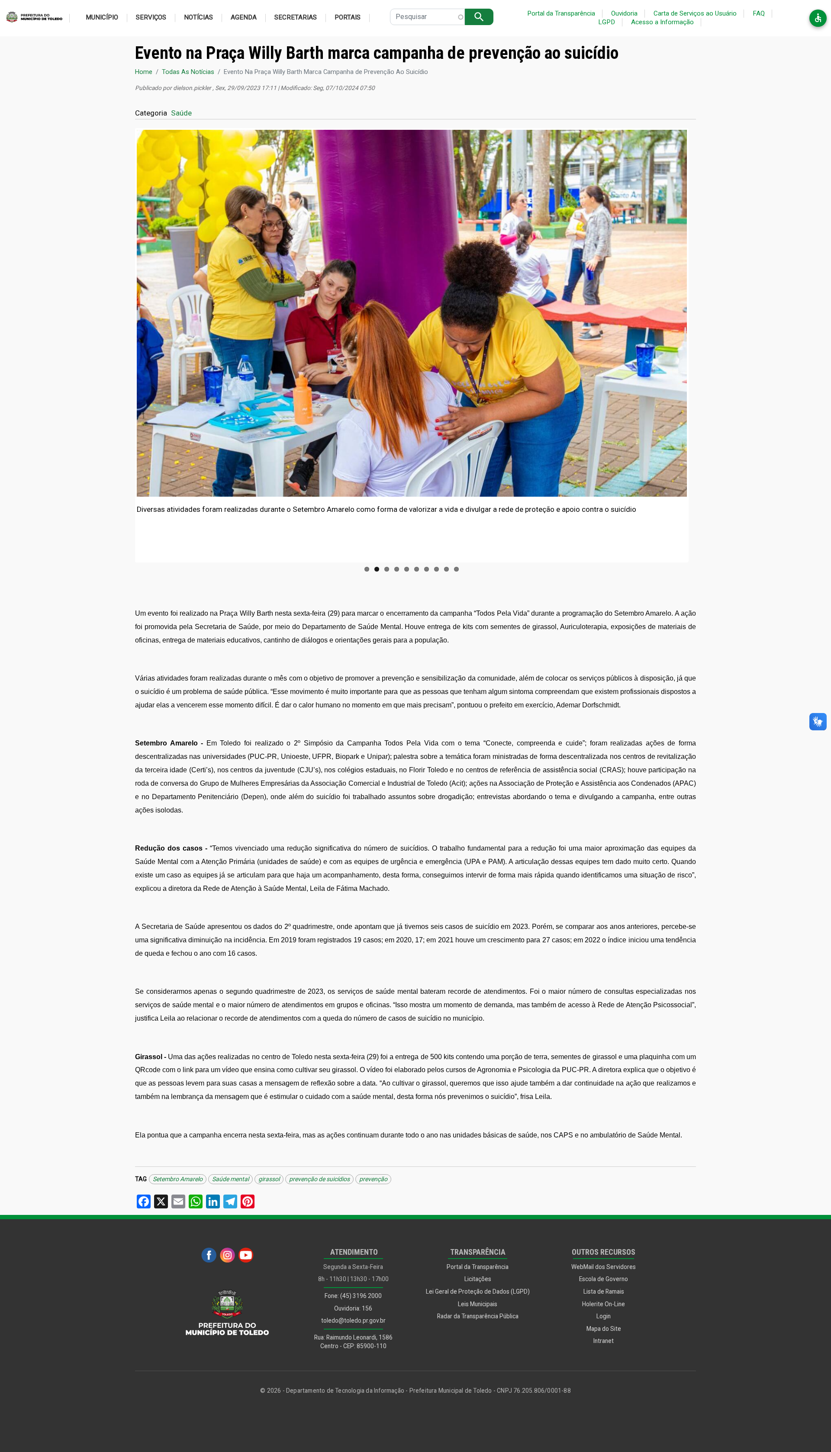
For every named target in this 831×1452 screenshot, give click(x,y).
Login (603, 1316)
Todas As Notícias (188, 72)
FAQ (759, 13)
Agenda (244, 17)
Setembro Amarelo (178, 1179)
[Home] (31, 18)
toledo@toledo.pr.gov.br (353, 1320)
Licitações (477, 1278)
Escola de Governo (603, 1278)
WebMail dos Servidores (603, 1266)
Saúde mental (230, 1179)
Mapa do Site (603, 1328)
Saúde (181, 113)
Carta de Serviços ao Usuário (695, 13)
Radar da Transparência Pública (478, 1316)
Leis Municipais (477, 1304)
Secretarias (295, 17)
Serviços (151, 17)
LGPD (606, 22)
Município (102, 17)
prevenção (373, 1179)
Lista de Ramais (603, 1291)
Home (143, 72)
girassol (269, 1179)
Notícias (198, 17)
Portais (348, 17)
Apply (479, 17)
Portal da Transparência (561, 13)
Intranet (603, 1340)
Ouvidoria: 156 (353, 1308)
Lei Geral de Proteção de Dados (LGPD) (478, 1291)
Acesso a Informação (662, 22)
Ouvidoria (624, 13)
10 (456, 569)
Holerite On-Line (603, 1304)
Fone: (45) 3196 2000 (353, 1295)
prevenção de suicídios (319, 1179)
